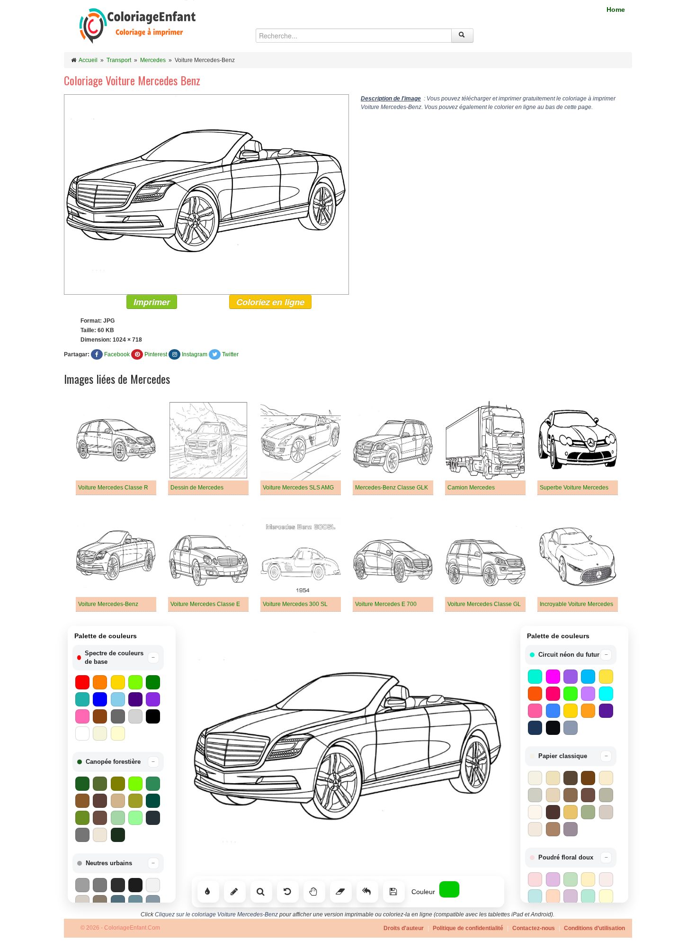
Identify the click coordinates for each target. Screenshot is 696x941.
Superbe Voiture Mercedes (574, 487)
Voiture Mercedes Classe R (113, 487)
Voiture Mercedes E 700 (386, 604)
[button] (118, 657)
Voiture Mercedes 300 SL (295, 604)
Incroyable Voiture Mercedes (576, 604)
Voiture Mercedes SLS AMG (298, 487)
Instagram (194, 354)
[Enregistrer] (394, 892)
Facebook (117, 354)
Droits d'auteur (404, 928)
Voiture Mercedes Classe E (205, 604)
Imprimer (152, 302)
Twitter (230, 354)
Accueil (88, 60)
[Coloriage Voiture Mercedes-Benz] (206, 194)
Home (616, 9)
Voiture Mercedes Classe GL (484, 604)
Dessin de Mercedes (196, 487)
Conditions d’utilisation (594, 928)
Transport (119, 60)
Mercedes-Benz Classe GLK (391, 487)
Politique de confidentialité (468, 928)
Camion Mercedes (471, 487)
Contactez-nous (533, 928)
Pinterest (155, 354)
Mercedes (153, 60)
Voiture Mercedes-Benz (108, 604)
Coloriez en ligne (270, 302)
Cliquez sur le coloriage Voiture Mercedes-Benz (216, 914)
